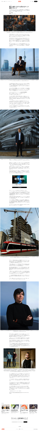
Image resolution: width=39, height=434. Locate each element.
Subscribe (36, 1)
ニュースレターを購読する (24, 92)
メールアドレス (11, 92)
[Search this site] (30, 1)
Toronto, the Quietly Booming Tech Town (17, 392)
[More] (11, 1)
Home (2, 1)
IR (6, 1)
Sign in (33, 1)
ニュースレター (8, 1)
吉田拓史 (12, 12)
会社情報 (4, 1)
